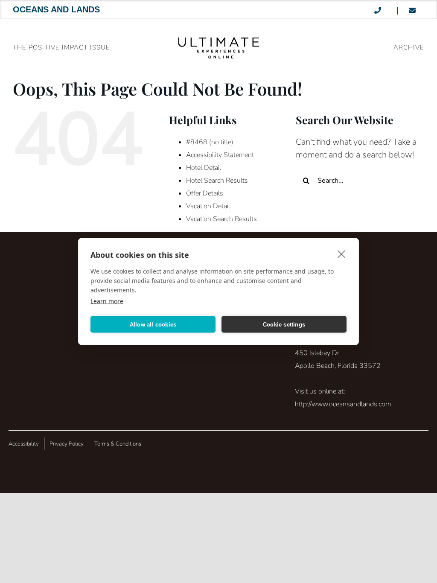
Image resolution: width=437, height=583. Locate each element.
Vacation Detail (208, 206)
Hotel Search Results (217, 180)
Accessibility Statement (220, 155)
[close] (341, 254)
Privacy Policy (67, 444)
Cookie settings (284, 324)
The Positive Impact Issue (61, 47)
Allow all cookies (153, 324)
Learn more (106, 301)
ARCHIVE (408, 47)
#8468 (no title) (209, 142)
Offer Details (204, 193)
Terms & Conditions (117, 444)
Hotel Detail (203, 167)
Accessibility (24, 444)
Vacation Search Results (221, 219)
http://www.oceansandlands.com (343, 404)
